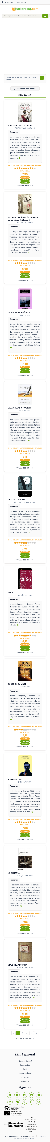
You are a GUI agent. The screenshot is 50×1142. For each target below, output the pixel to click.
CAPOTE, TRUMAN (25, 782)
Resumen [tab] (14, 132)
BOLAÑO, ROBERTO (25, 595)
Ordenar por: (26, 88)
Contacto (25, 1081)
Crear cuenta (21, 2)
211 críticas (25, 277)
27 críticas (25, 182)
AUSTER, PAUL (25, 315)
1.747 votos (25, 554)
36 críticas (25, 465)
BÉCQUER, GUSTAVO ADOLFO (25, 502)
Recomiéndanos (25, 1073)
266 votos (25, 369)
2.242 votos (25, 274)
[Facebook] (9, 1095)
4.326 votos (25, 741)
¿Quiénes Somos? (25, 1061)
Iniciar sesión (8, 2)
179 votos (25, 180)
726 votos (25, 462)
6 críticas (25, 1022)
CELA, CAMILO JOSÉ (25, 876)
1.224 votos (25, 833)
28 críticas (25, 930)
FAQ (25, 1069)
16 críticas (25, 372)
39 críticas (25, 556)
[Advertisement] (25, 47)
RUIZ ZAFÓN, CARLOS (25, 223)
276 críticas (25, 743)
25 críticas (25, 649)
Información (25, 1065)
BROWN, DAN (25, 687)
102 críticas (25, 836)
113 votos (25, 1019)
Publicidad (25, 1077)
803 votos (25, 927)
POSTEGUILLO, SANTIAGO (25, 128)
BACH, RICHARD (25, 411)
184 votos (25, 647)
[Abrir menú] (45, 16)
